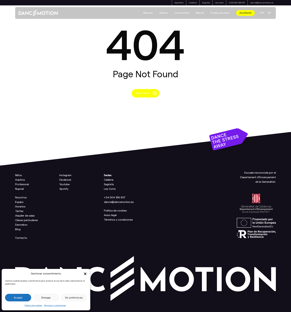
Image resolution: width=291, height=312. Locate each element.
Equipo (19, 202)
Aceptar (18, 297)
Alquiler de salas (25, 215)
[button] (85, 273)
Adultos (20, 179)
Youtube (64, 184)
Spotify (63, 189)
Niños (18, 175)
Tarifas (19, 211)
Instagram (65, 175)
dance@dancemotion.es (119, 202)
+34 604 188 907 (114, 197)
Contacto (21, 238)
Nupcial (19, 189)
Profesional (22, 184)
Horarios (20, 206)
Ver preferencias (74, 297)
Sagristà (109, 184)
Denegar (46, 297)
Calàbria (108, 179)
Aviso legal (110, 215)
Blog (18, 229)
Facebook (65, 179)
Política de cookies (33, 305)
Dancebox (21, 224)
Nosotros (21, 197)
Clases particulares (26, 220)
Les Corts (110, 189)
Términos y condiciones (55, 305)
